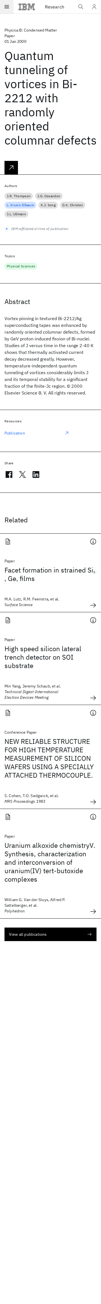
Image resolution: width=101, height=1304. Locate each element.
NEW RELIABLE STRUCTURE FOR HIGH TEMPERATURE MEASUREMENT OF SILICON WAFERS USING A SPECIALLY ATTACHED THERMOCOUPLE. (49, 758)
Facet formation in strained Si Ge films (50, 574)
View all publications (28, 934)
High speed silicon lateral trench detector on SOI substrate (42, 657)
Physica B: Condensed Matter (30, 30)
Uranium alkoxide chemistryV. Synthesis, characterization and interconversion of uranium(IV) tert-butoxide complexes (49, 862)
